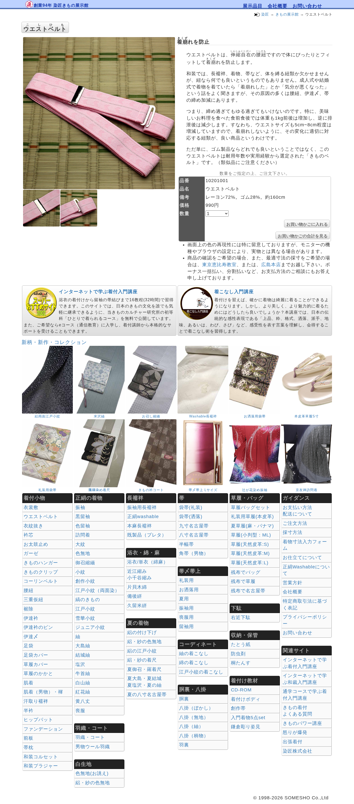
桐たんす (241, 662)
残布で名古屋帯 (248, 590)
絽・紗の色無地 (92, 782)
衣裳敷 (31, 507)
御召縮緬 (85, 562)
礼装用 (186, 580)
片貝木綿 (137, 587)
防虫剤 (238, 653)
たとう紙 (241, 644)
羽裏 (184, 744)
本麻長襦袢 (139, 525)
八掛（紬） (191, 726)
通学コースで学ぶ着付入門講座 (305, 695)
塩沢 (80, 664)
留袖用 (186, 626)
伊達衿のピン (38, 627)
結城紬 (82, 655)
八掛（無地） (194, 717)
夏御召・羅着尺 (144, 669)
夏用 (184, 598)
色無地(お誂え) (92, 773)
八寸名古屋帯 (194, 535)
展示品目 (253, 6)
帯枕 (28, 747)
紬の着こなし (194, 653)
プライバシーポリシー (305, 620)
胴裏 (184, 699)
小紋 (80, 572)
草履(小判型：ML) (251, 535)
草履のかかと (38, 673)
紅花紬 (82, 692)
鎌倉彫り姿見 (245, 726)
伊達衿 (31, 618)
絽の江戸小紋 (142, 651)
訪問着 (82, 535)
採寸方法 (292, 532)
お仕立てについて (302, 557)
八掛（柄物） (194, 735)
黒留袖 (82, 516)
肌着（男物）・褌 (43, 692)
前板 (28, 738)
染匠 (265, 14)
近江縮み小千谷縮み (139, 575)
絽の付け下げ (142, 632)
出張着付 (292, 741)
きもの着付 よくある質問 (297, 711)
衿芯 (28, 535)
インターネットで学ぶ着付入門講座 (98, 291)
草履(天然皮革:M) (250, 553)
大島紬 (82, 645)
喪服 (80, 710)
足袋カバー (36, 655)
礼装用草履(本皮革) (252, 516)
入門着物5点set (248, 717)
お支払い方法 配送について (297, 511)
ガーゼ (31, 553)
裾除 (28, 608)
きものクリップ (41, 572)
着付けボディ (245, 699)
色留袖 (82, 525)
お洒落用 (189, 589)
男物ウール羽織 (92, 746)
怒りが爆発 (295, 732)
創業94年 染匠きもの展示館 (61, 5)
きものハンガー (41, 562)
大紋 (80, 544)
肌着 (28, 682)
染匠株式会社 (297, 751)
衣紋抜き (33, 525)
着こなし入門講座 (234, 291)
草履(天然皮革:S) (250, 544)
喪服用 (186, 617)
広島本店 (271, 264)
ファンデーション (43, 729)
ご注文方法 (295, 523)
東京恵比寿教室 (219, 264)
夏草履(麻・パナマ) (252, 525)
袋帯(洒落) (190, 516)
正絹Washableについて (306, 570)
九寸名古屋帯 (194, 525)
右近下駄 (241, 617)
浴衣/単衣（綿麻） (147, 562)
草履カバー (36, 664)
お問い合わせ (307, 6)
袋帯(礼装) (190, 507)
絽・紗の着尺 (142, 660)
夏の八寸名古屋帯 (147, 694)
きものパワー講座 (302, 723)
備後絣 (134, 596)
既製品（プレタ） (147, 535)
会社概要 (277, 6)
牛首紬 (82, 673)
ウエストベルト (41, 516)
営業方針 (292, 582)
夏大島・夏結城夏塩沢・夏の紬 (144, 682)
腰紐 (28, 590)
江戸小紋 (85, 608)
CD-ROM (241, 689)
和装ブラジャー (41, 765)
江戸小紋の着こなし (201, 672)
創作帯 (238, 708)
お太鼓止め (36, 544)
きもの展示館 (287, 14)
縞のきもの (87, 599)
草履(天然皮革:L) (249, 562)
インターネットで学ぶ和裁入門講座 (305, 679)
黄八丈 (82, 701)
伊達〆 (31, 636)
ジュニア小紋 (90, 627)
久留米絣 (137, 605)
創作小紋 (85, 581)
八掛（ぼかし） (196, 708)
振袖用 (186, 608)
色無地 (82, 553)
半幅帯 (186, 544)
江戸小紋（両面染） (97, 590)
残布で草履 (243, 581)
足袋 (28, 645)
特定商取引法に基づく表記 (305, 604)
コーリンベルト (41, 581)
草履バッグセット (250, 507)
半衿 (28, 710)
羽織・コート (90, 737)
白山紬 (82, 682)
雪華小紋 (85, 618)
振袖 (80, 507)
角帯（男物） (194, 553)
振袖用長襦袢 (142, 507)
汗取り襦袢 (36, 701)
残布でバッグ (245, 572)
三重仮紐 (33, 599)
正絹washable (143, 516)
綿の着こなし (194, 662)
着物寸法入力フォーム (305, 545)
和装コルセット (41, 756)
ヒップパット (38, 719)
